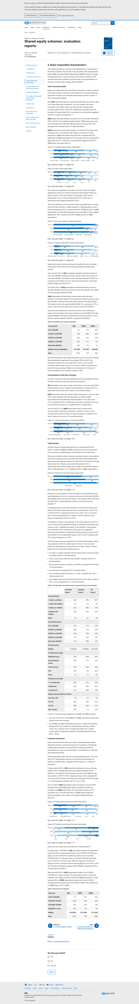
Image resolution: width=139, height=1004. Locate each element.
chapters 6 (51, 527)
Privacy (75, 988)
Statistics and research (58, 27)
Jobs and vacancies (66, 988)
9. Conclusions (30, 107)
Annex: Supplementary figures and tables (32, 118)
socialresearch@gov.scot (60, 941)
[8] (83, 81)
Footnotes (28, 131)
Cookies (47, 988)
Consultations (72, 27)
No (52, 961)
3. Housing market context (33, 77)
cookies (32, 3)
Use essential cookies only (48, 15)
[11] (70, 283)
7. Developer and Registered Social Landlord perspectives (34, 98)
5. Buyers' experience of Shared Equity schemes (32, 87)
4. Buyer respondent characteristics (31, 81)
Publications (46, 27)
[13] (55, 503)
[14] (58, 725)
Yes (52, 957)
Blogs (79, 27)
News (38, 27)
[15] (90, 846)
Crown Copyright (55, 988)
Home (25, 32)
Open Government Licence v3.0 (52, 995)
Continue (51, 972)
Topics (32, 27)
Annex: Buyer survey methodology (31, 112)
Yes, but (53, 966)
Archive (34, 988)
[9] (59, 109)
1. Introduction (30, 69)
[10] (72, 114)
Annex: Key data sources (33, 123)
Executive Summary (31, 65)
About (26, 27)
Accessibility (27, 988)
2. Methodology (30, 73)
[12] (94, 306)
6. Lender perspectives (32, 92)
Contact (41, 988)
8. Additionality (30, 104)
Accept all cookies (31, 15)
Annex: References (31, 127)
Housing (30, 54)
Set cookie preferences (66, 15)
